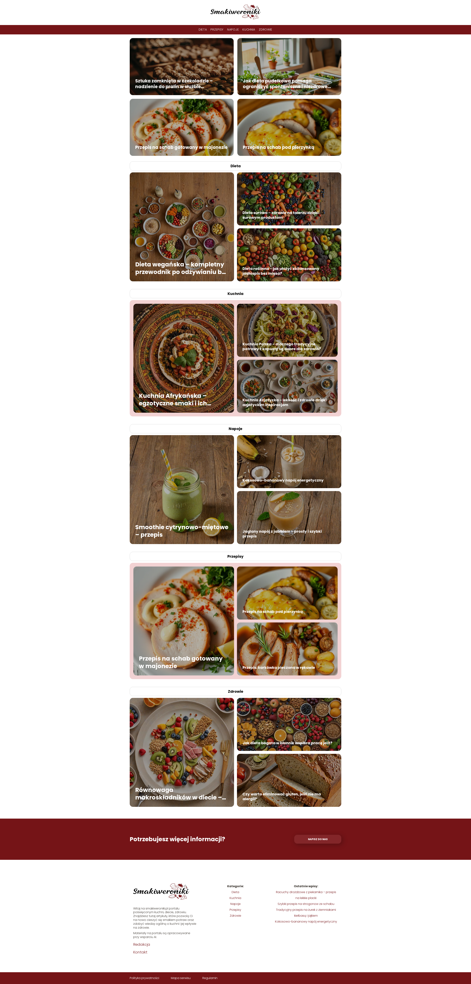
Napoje (233, 29)
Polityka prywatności (144, 978)
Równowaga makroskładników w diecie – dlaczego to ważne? (178, 793)
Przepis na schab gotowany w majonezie (181, 147)
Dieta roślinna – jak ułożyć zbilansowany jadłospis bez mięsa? (280, 271)
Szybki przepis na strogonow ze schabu (306, 904)
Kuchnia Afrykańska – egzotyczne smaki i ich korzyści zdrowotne (173, 399)
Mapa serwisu (181, 978)
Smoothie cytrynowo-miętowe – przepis (181, 530)
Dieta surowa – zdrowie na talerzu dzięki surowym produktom (280, 215)
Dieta (203, 29)
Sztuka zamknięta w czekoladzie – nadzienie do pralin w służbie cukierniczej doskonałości (174, 83)
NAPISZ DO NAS (318, 839)
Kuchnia (248, 29)
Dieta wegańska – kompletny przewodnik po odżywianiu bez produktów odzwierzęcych (181, 268)
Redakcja (141, 944)
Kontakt (140, 952)
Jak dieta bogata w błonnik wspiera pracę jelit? (287, 743)
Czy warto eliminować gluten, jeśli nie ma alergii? (281, 796)
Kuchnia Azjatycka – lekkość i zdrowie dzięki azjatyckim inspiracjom (284, 402)
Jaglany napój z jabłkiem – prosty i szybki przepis (282, 534)
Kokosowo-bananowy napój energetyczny (283, 480)
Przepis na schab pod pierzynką (278, 147)
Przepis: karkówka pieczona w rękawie (278, 667)
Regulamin (209, 978)
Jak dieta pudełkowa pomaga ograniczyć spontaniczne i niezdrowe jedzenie (285, 83)
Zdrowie (265, 29)
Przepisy (217, 29)
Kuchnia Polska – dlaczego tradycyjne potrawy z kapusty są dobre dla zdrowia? (281, 346)
